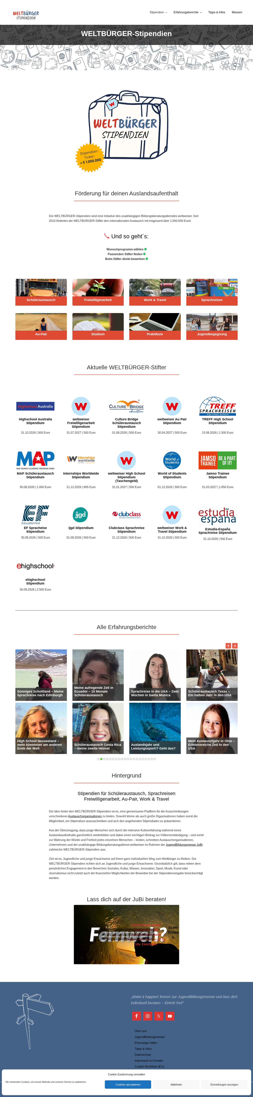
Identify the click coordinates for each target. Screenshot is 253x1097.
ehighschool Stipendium (35, 581)
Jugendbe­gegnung (212, 334)
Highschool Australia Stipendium (35, 421)
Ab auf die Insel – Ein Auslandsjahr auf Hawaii (150, 763)
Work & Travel (155, 300)
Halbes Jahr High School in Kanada (95, 763)
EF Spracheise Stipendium (35, 529)
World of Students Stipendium (172, 475)
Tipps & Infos (143, 1065)
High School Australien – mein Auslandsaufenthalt (208, 763)
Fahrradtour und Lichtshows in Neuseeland (39, 693)
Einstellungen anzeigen (224, 1084)
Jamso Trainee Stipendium (217, 475)
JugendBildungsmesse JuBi (184, 861)
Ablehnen (176, 1084)
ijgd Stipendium (81, 528)
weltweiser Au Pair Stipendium (172, 421)
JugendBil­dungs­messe (150, 1054)
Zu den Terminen (173, 949)
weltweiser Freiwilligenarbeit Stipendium (81, 423)
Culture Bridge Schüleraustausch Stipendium (126, 423)
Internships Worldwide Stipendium (81, 475)
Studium (98, 334)
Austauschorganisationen (85, 833)
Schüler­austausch (41, 300)
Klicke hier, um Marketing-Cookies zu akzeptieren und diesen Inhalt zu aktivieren (126, 951)
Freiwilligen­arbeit (98, 300)
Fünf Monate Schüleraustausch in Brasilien (212, 693)
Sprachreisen (211, 300)
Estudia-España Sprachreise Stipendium (218, 531)
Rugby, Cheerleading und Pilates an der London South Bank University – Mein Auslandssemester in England (98, 706)
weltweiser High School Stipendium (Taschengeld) (126, 477)
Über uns (141, 1048)
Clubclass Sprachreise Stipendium (126, 529)
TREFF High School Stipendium (217, 421)
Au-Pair (41, 334)
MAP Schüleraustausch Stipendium (35, 475)
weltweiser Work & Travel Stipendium (172, 529)
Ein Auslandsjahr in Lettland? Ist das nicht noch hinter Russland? (154, 691)
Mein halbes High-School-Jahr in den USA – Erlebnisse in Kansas (40, 761)
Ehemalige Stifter (146, 1059)
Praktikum (155, 334)
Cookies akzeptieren (128, 1084)
